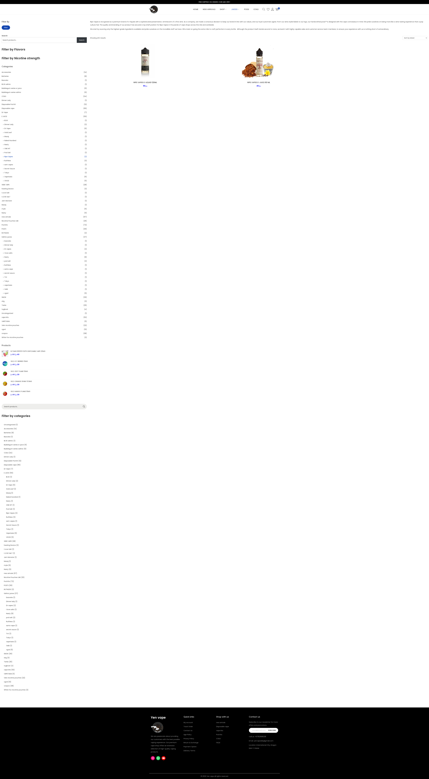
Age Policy (187, 734)
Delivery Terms (189, 751)
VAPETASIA (6, 321)
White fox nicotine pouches (12, 337)
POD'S (4, 229)
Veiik (6, 289)
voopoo (5, 333)
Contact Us (188, 730)
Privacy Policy (189, 738)
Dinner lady (8, 245)
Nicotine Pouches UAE (10, 221)
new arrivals (6, 217)
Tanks (4, 305)
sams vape (8, 269)
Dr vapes (7, 249)
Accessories (6, 72)
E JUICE (4, 116)
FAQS (218, 743)
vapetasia (8, 285)
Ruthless (7, 160)
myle (4, 209)
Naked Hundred (10, 140)
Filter (6, 27)
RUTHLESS (5, 233)
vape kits (5, 317)
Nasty (6, 144)
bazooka (7, 241)
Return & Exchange (191, 743)
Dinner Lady (6, 100)
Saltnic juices (7, 237)
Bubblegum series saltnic (11, 92)
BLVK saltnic (6, 84)
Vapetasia (8, 177)
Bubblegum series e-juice (12, 88)
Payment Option (190, 747)
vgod (6, 293)
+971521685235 (260, 736)
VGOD (6, 181)
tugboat (5, 309)
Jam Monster (7, 201)
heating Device (8, 189)
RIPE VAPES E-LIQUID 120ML (145, 82)
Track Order (188, 726)
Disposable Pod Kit (9, 104)
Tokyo (6, 173)
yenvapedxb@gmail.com (263, 741)
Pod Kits (5, 225)
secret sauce (9, 273)
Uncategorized (7, 313)
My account (188, 722)
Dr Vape (5, 112)
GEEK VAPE (5, 185)
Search (4, 36)
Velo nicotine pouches (10, 325)
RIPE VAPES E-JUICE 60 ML (258, 82)
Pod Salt (7, 152)
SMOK (4, 297)
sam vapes (8, 165)
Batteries (5, 76)
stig (3, 301)
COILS (4, 96)
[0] (276, 9)
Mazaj (6, 136)
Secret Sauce (9, 169)
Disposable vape (8, 108)
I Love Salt (5, 193)
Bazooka (5, 80)
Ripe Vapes (8, 156)
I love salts (8, 253)
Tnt (5, 277)
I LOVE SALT (6, 197)
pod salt (7, 261)
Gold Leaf (8, 132)
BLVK (6, 120)
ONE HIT (7, 148)
